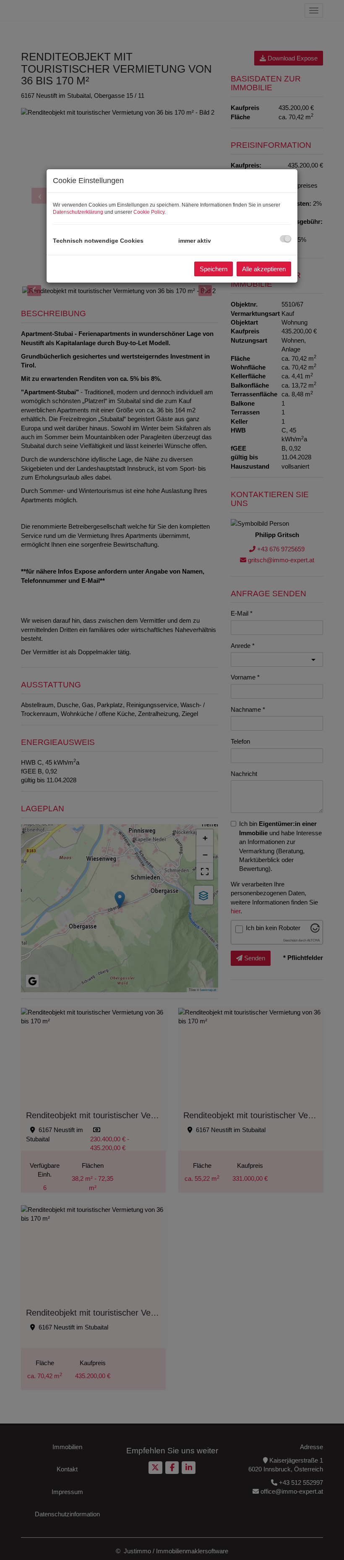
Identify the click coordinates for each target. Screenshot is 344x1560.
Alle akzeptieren (264, 269)
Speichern (213, 269)
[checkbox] (285, 238)
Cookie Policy (148, 212)
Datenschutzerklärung (78, 212)
